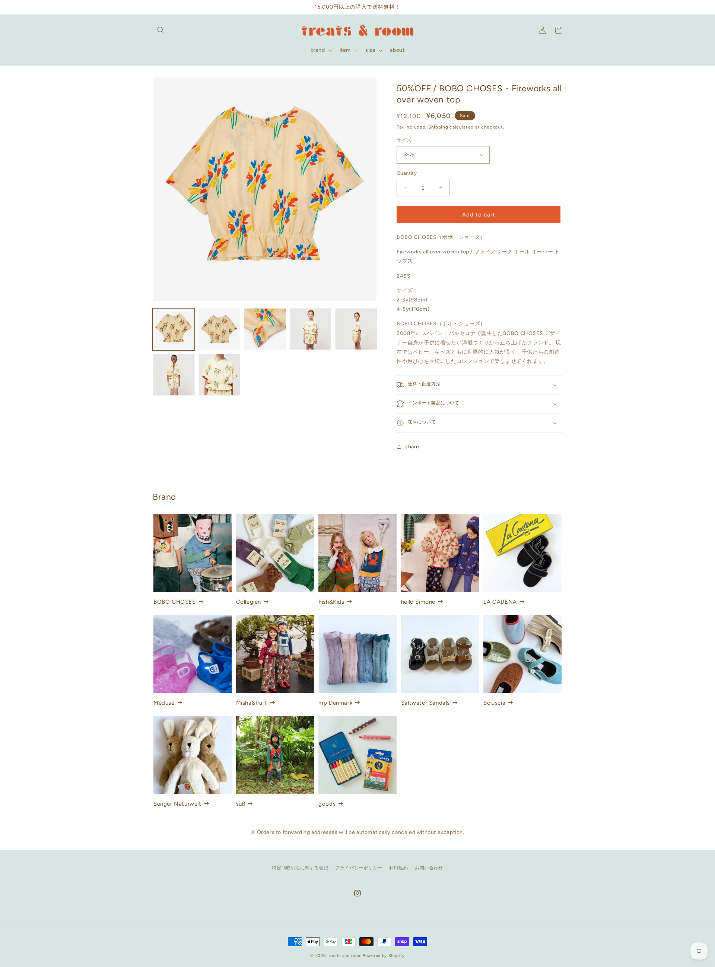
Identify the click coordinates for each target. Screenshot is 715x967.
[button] (161, 30)
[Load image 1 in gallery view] (174, 329)
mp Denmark (335, 702)
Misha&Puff (251, 702)
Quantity (407, 173)
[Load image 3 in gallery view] (265, 329)
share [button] (412, 446)
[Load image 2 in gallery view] (219, 329)
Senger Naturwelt (177, 803)
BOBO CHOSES (174, 601)
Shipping (438, 127)
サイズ (404, 140)
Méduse (164, 702)
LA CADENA (500, 601)
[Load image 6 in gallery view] (174, 375)
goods (327, 803)
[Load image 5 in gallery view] (356, 329)
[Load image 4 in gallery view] (311, 329)
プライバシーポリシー (358, 867)
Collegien (248, 601)
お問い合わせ (429, 867)
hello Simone (418, 601)
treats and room (345, 955)
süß (240, 803)
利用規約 (398, 867)
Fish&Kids (331, 601)
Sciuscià (494, 702)
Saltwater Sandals (425, 702)
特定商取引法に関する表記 (300, 867)
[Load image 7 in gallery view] (219, 375)
